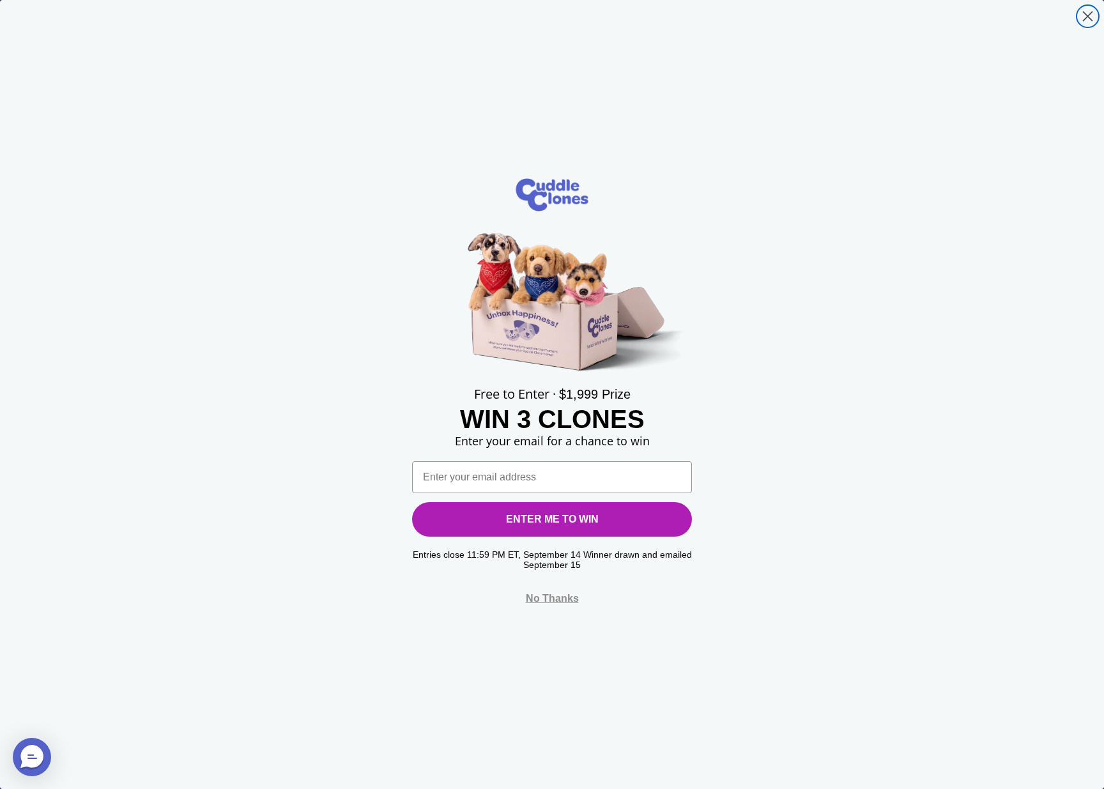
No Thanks (552, 598)
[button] (32, 757)
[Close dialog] (1088, 16)
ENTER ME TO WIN (552, 519)
